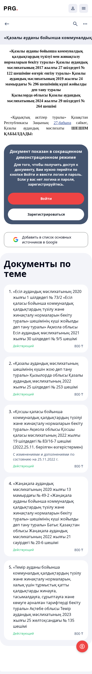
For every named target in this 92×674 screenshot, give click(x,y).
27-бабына (62, 123)
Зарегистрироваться (46, 214)
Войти (46, 198)
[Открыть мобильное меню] (83, 8)
